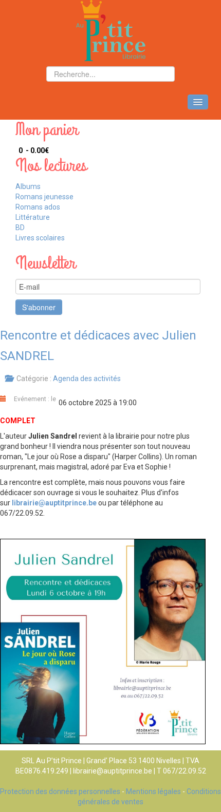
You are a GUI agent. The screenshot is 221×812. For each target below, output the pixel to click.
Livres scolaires (40, 238)
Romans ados (37, 207)
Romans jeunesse (44, 197)
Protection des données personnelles (60, 791)
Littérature (32, 217)
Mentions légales (153, 791)
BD (20, 227)
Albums (28, 186)
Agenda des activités (87, 378)
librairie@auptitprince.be (54, 503)
